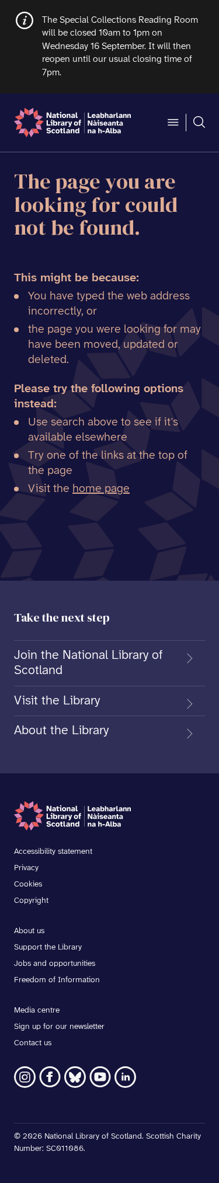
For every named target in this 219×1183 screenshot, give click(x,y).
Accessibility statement (53, 851)
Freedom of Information (57, 980)
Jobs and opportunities (54, 963)
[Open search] (199, 122)
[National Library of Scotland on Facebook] (50, 1077)
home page (101, 489)
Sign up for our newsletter (59, 1027)
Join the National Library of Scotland (88, 663)
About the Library (61, 731)
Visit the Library (57, 701)
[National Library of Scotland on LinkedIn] (125, 1077)
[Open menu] (173, 122)
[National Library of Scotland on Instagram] (25, 1077)
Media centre (37, 1010)
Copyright (31, 900)
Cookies (28, 884)
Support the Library (48, 947)
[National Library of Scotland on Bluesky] (75, 1077)
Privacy (26, 868)
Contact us (32, 1043)
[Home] (72, 122)
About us (29, 931)
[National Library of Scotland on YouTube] (100, 1077)
